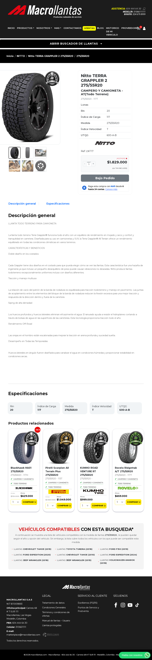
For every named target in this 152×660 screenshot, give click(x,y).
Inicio (10, 56)
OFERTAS (89, 28)
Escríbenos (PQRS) (87, 602)
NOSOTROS (43, 28)
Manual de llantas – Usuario (56, 620)
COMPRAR (28, 502)
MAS (57, 28)
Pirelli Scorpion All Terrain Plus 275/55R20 (57, 471)
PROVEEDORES (130, 28)
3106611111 (139, 12)
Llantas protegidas (51, 625)
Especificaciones (57, 203)
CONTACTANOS (72, 28)
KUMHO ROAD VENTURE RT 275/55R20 (89, 471)
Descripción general (22, 203)
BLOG (100, 28)
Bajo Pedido (105, 178)
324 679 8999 (139, 14)
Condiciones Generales (54, 607)
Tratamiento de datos (53, 602)
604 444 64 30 (133, 8)
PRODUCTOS (24, 28)
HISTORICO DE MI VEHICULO (112, 31)
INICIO (11, 28)
